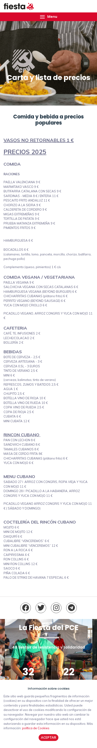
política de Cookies (35, 728)
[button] (48, 16)
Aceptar (48, 737)
